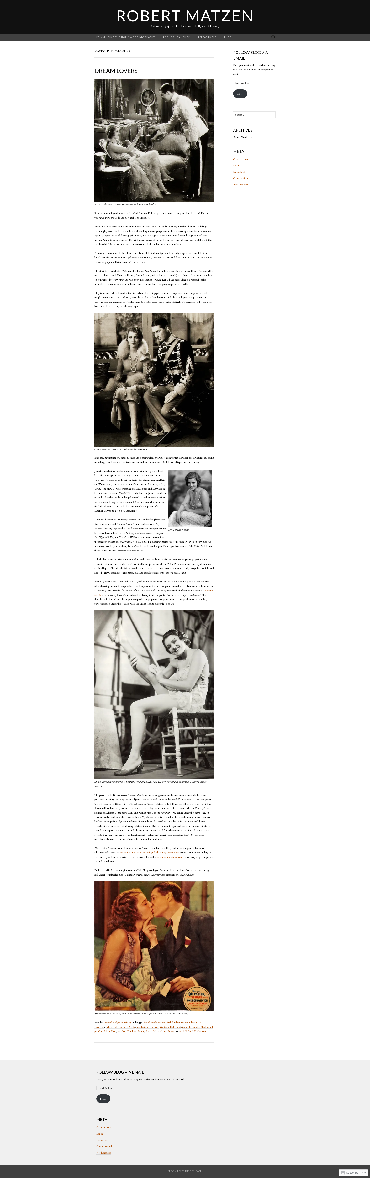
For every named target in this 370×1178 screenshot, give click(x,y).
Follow (240, 93)
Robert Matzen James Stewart (161, 1031)
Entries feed (239, 172)
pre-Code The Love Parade (131, 1031)
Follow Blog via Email (120, 1072)
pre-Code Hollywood (170, 1026)
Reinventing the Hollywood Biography (125, 37)
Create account (241, 159)
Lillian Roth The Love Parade (120, 1026)
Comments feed (241, 178)
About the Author (176, 37)
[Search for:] (273, 37)
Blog (228, 37)
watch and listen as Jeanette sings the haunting (149, 852)
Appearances (207, 37)
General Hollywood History (117, 1022)
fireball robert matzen (177, 1022)
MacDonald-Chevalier (147, 1026)
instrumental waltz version (169, 857)
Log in (236, 165)
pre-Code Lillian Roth (105, 1031)
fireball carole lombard (155, 1022)
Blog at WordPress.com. (185, 1171)
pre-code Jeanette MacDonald (197, 1026)
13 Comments (200, 1031)
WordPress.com (240, 184)
